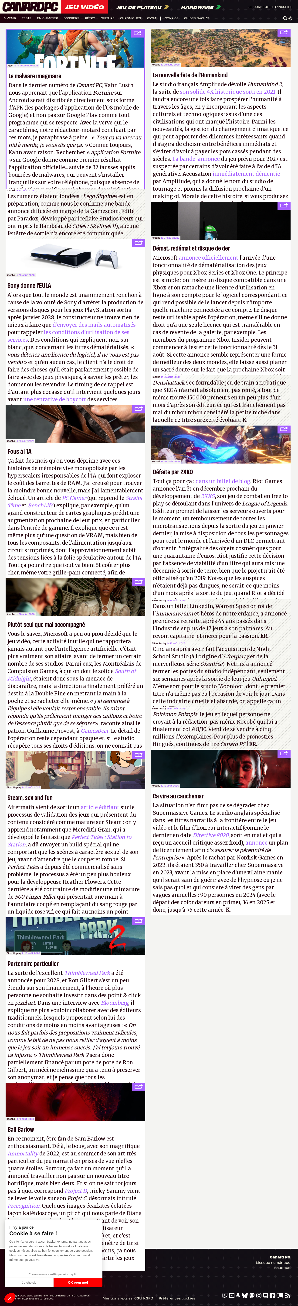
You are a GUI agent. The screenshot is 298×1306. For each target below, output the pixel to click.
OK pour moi (78, 1282)
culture (108, 18)
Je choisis (29, 1282)
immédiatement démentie (246, 174)
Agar (10, 65)
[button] (9, 1298)
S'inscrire (283, 6)
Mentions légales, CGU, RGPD (128, 1298)
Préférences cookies (177, 1298)
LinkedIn (201, 606)
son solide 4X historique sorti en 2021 (227, 92)
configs (172, 18)
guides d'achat (196, 18)
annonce (256, 842)
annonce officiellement (208, 257)
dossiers (71, 18)
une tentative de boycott (54, 399)
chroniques (130, 18)
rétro (90, 18)
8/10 (201, 729)
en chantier (47, 18)
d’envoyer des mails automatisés (94, 325)
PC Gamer (74, 498)
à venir (10, 18)
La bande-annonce (196, 159)
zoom (151, 18)
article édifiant (100, 807)
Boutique (282, 1267)
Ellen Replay (159, 600)
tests (26, 18)
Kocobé (156, 64)
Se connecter (260, 6)
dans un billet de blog (223, 481)
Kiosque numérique (273, 1262)
